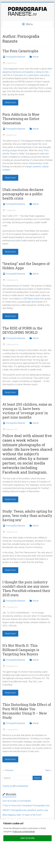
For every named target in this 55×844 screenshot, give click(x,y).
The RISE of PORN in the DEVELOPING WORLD (22, 330)
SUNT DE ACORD (27, 838)
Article (36, 56)
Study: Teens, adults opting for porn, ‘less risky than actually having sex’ (27, 515)
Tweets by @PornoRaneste (15, 786)
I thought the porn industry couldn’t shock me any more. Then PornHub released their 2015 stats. (26, 588)
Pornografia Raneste (15, 56)
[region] (27, 831)
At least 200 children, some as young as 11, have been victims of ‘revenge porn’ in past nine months (27, 410)
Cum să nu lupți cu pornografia (16, 801)
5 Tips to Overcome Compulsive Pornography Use (25, 805)
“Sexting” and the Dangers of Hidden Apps (26, 265)
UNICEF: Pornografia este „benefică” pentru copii (25, 810)
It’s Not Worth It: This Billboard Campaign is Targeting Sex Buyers (20, 649)
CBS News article (31, 298)
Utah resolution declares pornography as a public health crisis (22, 193)
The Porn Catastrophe (20, 51)
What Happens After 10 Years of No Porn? (22, 815)
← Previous (7, 770)
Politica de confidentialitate (24, 831)
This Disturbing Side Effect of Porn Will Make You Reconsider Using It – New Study (26, 711)
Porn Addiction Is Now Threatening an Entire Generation (21, 118)
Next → (49, 770)
